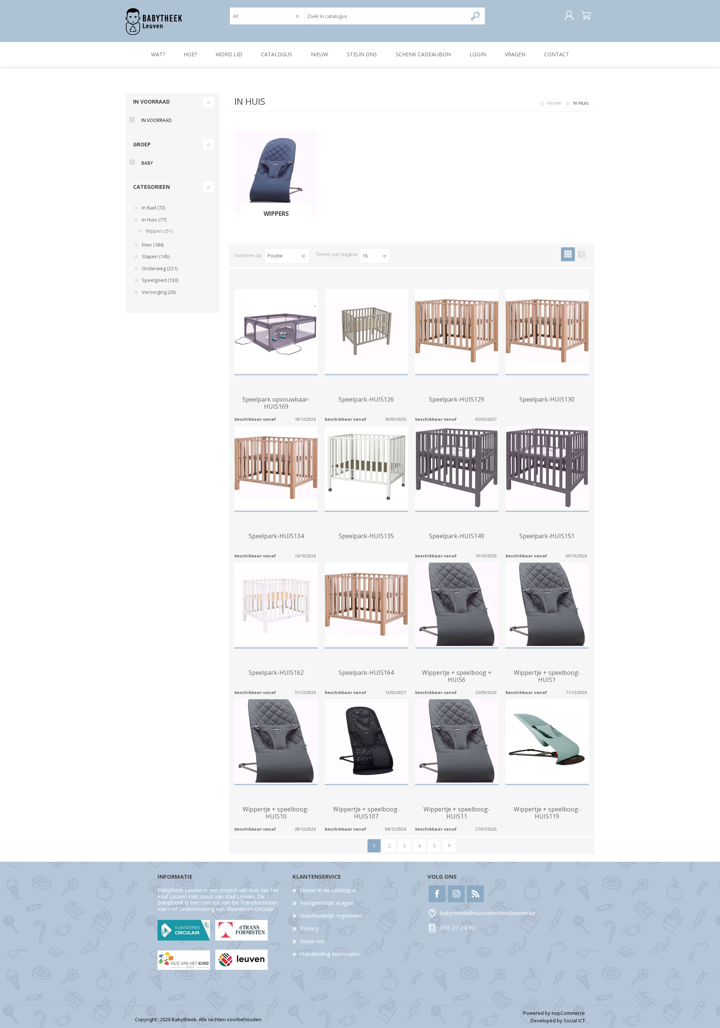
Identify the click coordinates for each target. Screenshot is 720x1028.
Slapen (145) (156, 256)
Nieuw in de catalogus (328, 890)
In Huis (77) (154, 219)
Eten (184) (153, 244)
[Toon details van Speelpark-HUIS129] (456, 331)
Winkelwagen (586, 16)
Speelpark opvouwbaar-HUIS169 (276, 403)
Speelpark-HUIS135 (366, 536)
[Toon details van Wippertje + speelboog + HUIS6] (456, 604)
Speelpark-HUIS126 (366, 399)
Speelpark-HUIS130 (546, 399)
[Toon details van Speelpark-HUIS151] (547, 467)
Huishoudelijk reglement (331, 915)
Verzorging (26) (159, 292)
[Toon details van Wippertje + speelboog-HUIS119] (547, 741)
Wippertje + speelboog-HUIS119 (547, 813)
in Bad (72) (153, 207)
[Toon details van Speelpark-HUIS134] (276, 467)
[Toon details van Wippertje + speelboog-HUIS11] (456, 741)
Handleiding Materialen (329, 953)
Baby (147, 163)
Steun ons (313, 941)
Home (554, 102)
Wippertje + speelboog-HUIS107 (366, 813)
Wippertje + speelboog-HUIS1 (547, 676)
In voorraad (156, 120)
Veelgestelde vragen (327, 902)
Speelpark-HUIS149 (456, 536)
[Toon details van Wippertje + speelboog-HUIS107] (366, 741)
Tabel (568, 254)
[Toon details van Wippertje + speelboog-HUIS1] (547, 604)
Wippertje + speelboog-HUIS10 (276, 813)
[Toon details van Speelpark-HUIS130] (547, 331)
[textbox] (385, 16)
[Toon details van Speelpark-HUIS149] (456, 467)
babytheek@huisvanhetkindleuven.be (488, 913)
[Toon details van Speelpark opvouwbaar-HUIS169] (276, 331)
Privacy (309, 928)
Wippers (276, 213)
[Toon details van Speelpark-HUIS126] (366, 331)
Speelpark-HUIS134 (276, 536)
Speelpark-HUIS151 (546, 536)
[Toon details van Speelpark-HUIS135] (366, 467)
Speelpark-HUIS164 (366, 672)
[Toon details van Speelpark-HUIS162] (276, 604)
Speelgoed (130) (160, 280)
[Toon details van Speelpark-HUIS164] (366, 604)
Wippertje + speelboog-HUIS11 (456, 813)
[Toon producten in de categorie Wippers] (276, 172)
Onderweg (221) (159, 268)
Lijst (582, 254)
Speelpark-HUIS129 (456, 399)
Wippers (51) (159, 231)
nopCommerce (568, 1013)
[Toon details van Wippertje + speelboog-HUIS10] (276, 741)
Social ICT (574, 1020)
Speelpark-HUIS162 (276, 672)
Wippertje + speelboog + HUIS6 (457, 676)
